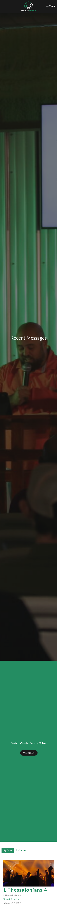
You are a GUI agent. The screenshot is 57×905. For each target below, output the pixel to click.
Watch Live (29, 752)
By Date (7, 850)
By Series (21, 850)
